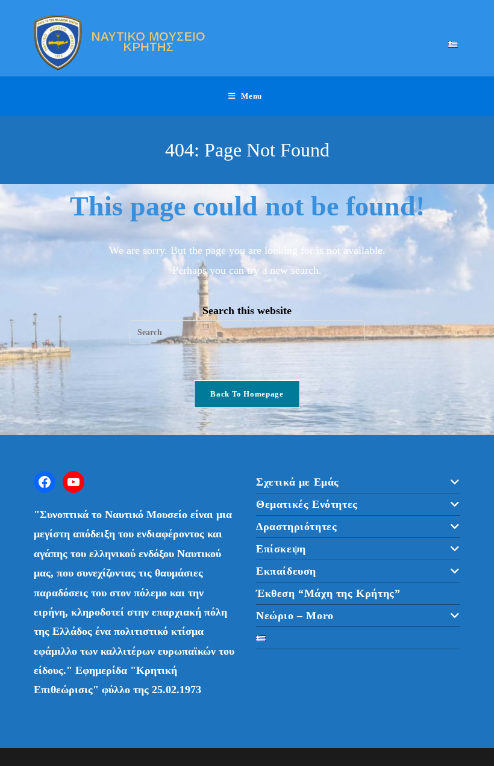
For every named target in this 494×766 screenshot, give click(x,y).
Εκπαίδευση (286, 571)
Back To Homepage (246, 393)
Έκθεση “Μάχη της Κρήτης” (328, 593)
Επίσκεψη (281, 549)
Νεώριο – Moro (295, 616)
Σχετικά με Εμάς (297, 482)
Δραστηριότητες (296, 526)
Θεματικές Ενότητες (307, 504)
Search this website (247, 310)
